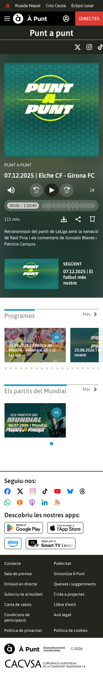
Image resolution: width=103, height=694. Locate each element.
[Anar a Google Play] (23, 527)
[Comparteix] (79, 219)
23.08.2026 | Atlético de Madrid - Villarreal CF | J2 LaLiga (32, 350)
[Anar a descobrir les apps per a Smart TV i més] (51, 543)
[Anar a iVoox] (21, 502)
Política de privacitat (23, 630)
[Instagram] (89, 47)
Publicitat (62, 563)
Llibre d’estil (65, 604)
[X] (78, 47)
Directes (89, 18)
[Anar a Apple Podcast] (33, 502)
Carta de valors (17, 604)
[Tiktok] (100, 47)
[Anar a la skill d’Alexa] (12, 543)
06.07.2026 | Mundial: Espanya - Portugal (28, 428)
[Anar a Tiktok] (46, 491)
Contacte (12, 563)
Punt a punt (51, 33)
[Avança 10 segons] (67, 190)
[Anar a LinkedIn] (46, 502)
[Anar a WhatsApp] (8, 502)
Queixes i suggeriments (75, 584)
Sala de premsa (18, 573)
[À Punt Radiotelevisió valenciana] (34, 649)
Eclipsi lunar (82, 5)
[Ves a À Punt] (30, 18)
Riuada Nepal (27, 5)
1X (92, 190)
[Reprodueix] (51, 190)
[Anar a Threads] (84, 491)
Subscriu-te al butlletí (23, 594)
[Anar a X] (21, 491)
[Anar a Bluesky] (71, 491)
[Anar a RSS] (58, 502)
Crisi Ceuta (56, 5)
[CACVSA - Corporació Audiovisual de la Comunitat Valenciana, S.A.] (45, 663)
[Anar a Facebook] (8, 491)
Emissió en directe (20, 584)
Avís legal (62, 614)
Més (86, 314)
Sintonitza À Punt (69, 573)
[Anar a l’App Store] (65, 527)
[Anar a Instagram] (34, 491)
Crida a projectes (69, 594)
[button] (6, 368)
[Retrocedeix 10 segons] (36, 190)
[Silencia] (11, 190)
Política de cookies (71, 630)
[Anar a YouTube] (58, 491)
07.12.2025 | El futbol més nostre (78, 277)
